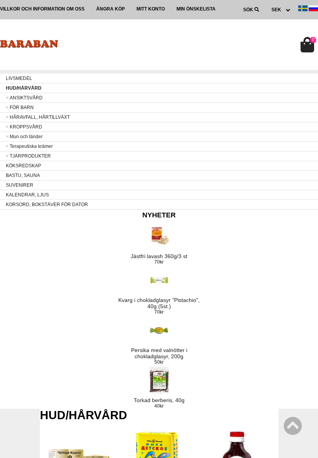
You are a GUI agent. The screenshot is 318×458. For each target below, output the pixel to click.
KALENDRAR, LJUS (27, 195)
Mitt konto (151, 9)
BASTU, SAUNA (23, 175)
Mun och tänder (24, 136)
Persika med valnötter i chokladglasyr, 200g (159, 353)
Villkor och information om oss (42, 9)
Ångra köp (110, 9)
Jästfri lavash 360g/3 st (159, 256)
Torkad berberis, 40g (159, 400)
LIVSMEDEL (19, 78)
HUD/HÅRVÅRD (23, 88)
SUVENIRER (19, 185)
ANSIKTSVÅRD (24, 98)
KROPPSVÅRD (24, 127)
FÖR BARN (20, 107)
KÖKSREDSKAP (23, 165)
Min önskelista (196, 9)
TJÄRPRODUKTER (28, 156)
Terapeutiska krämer (29, 146)
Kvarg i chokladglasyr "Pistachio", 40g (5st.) (159, 303)
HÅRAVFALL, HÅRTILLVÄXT (38, 117)
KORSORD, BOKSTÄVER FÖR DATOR (47, 204)
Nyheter (159, 215)
